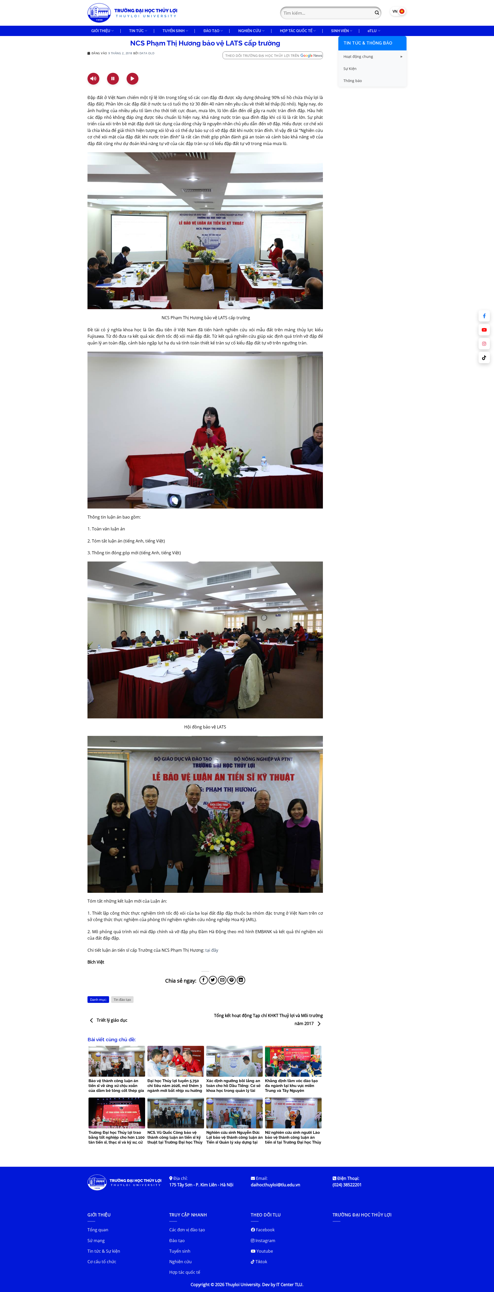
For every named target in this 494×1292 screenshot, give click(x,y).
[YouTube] (484, 329)
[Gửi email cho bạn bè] (222, 980)
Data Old (146, 53)
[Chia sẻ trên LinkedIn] (241, 980)
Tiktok (260, 1261)
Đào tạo (177, 1240)
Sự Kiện (350, 68)
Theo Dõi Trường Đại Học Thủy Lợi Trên (262, 55)
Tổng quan (97, 1230)
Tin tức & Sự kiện (103, 1251)
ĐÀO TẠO (211, 31)
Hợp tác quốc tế (184, 1272)
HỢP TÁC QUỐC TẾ (296, 31)
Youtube (264, 1251)
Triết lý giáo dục (111, 1020)
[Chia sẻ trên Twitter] (213, 980)
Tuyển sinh (179, 1251)
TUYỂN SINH (173, 31)
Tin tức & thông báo (367, 43)
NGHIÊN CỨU (249, 31)
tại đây (211, 950)
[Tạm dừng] (113, 79)
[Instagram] (484, 343)
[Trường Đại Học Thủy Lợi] (132, 13)
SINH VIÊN (340, 31)
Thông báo (352, 80)
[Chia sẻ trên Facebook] (203, 980)
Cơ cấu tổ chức (101, 1261)
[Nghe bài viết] (93, 79)
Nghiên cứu (180, 1261)
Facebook (265, 1230)
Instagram (264, 1240)
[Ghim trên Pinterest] (231, 980)
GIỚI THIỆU (100, 31)
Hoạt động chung (358, 56)
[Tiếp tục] (132, 79)
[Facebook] (484, 316)
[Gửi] (377, 12)
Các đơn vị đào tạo (187, 1230)
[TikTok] (484, 357)
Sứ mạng (96, 1240)
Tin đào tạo (122, 999)
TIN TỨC (136, 31)
